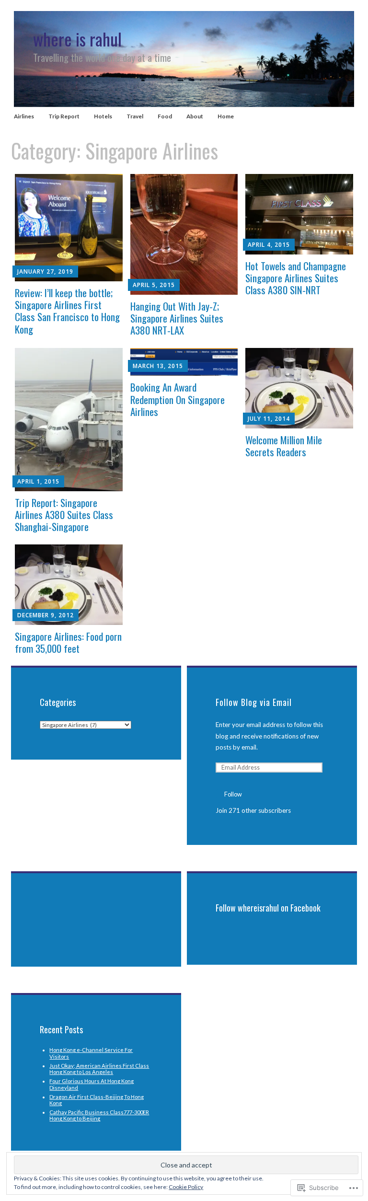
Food (165, 116)
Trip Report (64, 116)
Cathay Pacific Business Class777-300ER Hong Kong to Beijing (99, 1115)
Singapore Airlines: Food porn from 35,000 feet (68, 642)
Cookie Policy (186, 1186)
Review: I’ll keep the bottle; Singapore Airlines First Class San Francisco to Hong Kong (67, 310)
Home (226, 116)
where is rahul (77, 38)
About (194, 116)
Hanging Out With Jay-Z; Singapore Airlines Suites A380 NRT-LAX (176, 318)
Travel (134, 116)
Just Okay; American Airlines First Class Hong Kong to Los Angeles (99, 1068)
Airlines (24, 116)
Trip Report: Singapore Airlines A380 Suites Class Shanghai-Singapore (64, 514)
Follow (233, 794)
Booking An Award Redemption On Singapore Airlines (177, 399)
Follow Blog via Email (254, 702)
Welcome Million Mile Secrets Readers (283, 445)
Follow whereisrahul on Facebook (268, 907)
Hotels (103, 116)
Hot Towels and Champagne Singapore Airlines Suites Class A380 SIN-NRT (295, 277)
